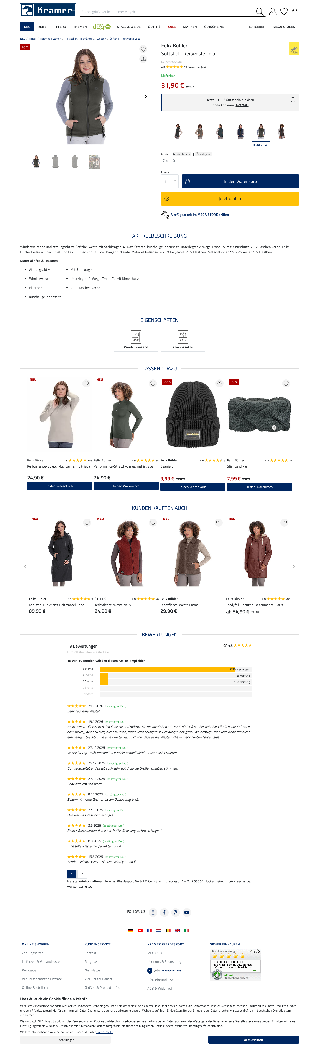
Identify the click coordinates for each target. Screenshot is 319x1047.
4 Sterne (88, 675)
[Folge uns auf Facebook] (164, 912)
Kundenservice (98, 944)
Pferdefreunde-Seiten (163, 979)
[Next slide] (145, 96)
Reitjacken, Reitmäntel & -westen (85, 38)
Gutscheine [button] (214, 26)
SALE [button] (172, 26)
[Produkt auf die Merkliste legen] (143, 49)
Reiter (32, 38)
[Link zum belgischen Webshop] (169, 930)
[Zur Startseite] (48, 9)
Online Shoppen (35, 944)
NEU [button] (27, 26)
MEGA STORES (284, 26)
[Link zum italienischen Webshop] (187, 930)
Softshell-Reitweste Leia (125, 38)
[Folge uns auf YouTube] (187, 912)
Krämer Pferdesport (165, 944)
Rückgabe (29, 970)
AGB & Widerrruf (159, 988)
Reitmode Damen (50, 38)
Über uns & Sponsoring (164, 961)
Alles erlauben (253, 1039)
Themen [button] (80, 26)
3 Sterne (88, 681)
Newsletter (93, 970)
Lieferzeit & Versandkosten (42, 961)
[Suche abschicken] (261, 12)
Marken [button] (190, 26)
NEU (22, 38)
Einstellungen (65, 1039)
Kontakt (90, 952)
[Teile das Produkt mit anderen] (143, 59)
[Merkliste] (284, 10)
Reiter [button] (43, 26)
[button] (102, 26)
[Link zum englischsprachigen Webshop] (178, 930)
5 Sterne (88, 669)
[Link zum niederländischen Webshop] (159, 930)
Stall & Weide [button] (129, 26)
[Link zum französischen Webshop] (150, 930)
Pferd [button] (61, 26)
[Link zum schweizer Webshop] (141, 930)
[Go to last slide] (25, 567)
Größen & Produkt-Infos (102, 987)
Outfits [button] (154, 26)
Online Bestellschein (37, 987)
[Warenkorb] (295, 10)
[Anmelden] (273, 10)
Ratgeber (206, 154)
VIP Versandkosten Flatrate (42, 978)
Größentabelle (182, 154)
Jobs (165, 970)
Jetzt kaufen (230, 198)
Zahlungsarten (33, 952)
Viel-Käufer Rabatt (98, 978)
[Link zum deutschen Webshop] (131, 930)
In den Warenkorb (59, 486)
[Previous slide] (23, 96)
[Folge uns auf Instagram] (153, 912)
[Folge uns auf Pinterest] (175, 912)
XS (165, 160)
